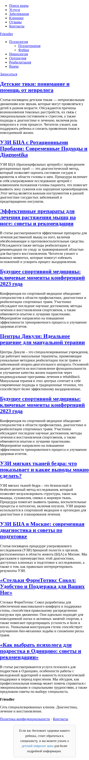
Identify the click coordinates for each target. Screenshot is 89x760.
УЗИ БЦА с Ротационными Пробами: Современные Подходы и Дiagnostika (43, 148)
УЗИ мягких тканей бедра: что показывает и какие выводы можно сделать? (44, 469)
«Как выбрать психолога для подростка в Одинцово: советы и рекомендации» (40, 651)
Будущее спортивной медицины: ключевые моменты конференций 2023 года (42, 277)
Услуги (14, 10)
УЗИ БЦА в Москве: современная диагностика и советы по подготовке (42, 530)
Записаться (8, 74)
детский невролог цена (37, 746)
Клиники (16, 18)
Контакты (16, 26)
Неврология (18, 54)
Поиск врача (19, 6)
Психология (18, 42)
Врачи (14, 66)
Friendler (6, 34)
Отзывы (15, 22)
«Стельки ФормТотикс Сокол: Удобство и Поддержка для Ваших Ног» (42, 586)
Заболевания (19, 14)
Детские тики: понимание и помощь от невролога (35, 87)
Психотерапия (29, 46)
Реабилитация (20, 62)
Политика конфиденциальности (25, 719)
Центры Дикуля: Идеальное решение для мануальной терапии (42, 339)
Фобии (23, 50)
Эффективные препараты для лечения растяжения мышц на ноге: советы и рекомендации (38, 217)
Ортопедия (17, 58)
